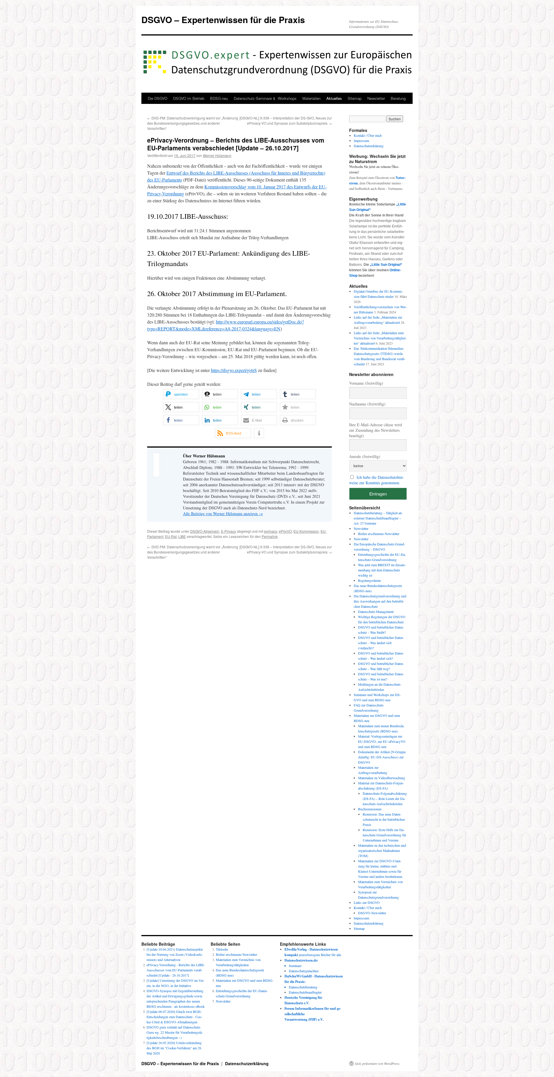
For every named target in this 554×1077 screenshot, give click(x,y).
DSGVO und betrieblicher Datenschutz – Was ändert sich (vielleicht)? (381, 642)
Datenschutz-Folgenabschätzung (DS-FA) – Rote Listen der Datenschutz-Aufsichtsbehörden (385, 798)
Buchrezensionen (369, 809)
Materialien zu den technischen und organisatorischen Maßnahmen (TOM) (382, 850)
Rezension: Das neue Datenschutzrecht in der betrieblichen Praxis (384, 819)
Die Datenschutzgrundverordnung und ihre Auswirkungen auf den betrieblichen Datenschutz (380, 601)
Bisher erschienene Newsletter (378, 533)
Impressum (361, 140)
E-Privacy (228, 531)
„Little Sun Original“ (386, 265)
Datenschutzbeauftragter (305, 992)
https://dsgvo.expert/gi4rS (234, 370)
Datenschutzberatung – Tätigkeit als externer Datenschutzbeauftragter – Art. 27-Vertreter (378, 518)
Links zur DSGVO (367, 902)
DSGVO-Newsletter (372, 912)
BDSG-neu (219, 98)
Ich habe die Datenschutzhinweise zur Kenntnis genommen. (376, 479)
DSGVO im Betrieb (188, 98)
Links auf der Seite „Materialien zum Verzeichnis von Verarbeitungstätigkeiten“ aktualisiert (380, 337)
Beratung (398, 98)
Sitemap (355, 98)
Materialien (311, 98)
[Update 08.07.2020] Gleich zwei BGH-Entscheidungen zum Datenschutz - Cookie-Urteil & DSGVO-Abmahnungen (174, 1016)
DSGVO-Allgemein (204, 531)
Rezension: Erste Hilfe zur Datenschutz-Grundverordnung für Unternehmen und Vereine (384, 834)
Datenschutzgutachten (304, 970)
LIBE (182, 536)
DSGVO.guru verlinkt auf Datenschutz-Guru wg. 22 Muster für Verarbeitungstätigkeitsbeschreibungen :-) (175, 1032)
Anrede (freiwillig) (364, 456)
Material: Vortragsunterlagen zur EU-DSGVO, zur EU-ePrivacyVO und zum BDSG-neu (381, 741)
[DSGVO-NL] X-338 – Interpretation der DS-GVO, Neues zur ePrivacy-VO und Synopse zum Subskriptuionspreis (285, 120)
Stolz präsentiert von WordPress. (377, 1063)
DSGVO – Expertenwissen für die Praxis (223, 19)
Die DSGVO (157, 98)
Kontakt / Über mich (368, 135)
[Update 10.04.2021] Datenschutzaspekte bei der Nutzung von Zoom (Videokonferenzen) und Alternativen (175, 954)
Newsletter (376, 98)
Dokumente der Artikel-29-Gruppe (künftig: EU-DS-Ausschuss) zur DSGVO (382, 756)
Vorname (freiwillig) (366, 383)
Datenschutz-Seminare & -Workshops (265, 98)
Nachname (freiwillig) (367, 404)
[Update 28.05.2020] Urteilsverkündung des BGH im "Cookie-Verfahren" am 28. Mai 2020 (174, 1047)
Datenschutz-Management (376, 611)
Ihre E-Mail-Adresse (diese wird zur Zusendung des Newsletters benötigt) (375, 430)
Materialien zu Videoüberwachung (381, 777)
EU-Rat (171, 536)
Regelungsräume (369, 580)
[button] (181, 394)
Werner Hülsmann (217, 155)
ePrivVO (285, 531)
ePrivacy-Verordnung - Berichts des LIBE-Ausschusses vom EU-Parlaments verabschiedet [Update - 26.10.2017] (176, 969)
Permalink (270, 536)
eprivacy (270, 531)
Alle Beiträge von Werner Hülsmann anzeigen (223, 513)
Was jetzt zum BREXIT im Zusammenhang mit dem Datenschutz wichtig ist (382, 569)
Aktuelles (334, 98)
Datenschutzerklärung (368, 145)
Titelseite (222, 949)
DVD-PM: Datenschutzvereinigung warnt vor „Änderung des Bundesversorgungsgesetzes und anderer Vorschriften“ (192, 123)
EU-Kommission (306, 531)
